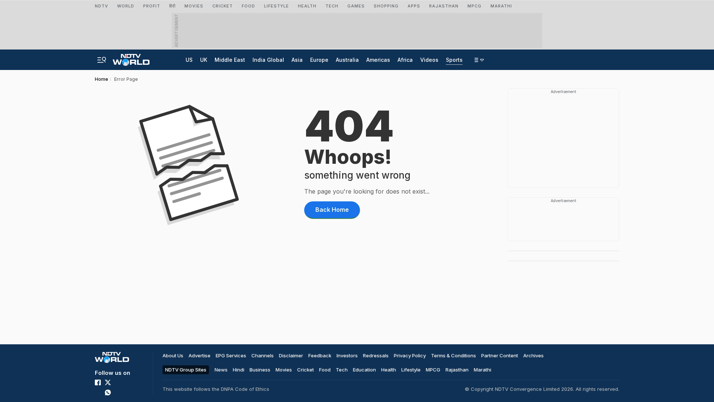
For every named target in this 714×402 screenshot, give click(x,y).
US (189, 60)
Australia (347, 60)
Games (356, 6)
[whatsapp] (108, 392)
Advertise (199, 355)
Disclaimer (291, 355)
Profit (151, 6)
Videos (429, 60)
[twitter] (108, 382)
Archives (533, 355)
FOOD (248, 6)
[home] (131, 58)
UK (203, 60)
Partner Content (499, 355)
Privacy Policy (410, 355)
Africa (405, 60)
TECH (331, 6)
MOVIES (193, 6)
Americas (378, 60)
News (221, 370)
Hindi (238, 370)
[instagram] (118, 382)
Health (388, 370)
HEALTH (307, 6)
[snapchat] (128, 392)
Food (325, 370)
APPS (414, 6)
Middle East (230, 60)
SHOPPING (386, 6)
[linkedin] (128, 382)
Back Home (332, 209)
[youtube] (98, 392)
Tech (342, 370)
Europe (319, 60)
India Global (268, 60)
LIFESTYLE (276, 6)
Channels (262, 355)
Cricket (222, 6)
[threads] (118, 392)
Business (260, 370)
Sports (454, 60)
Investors (347, 355)
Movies (284, 370)
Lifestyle (411, 370)
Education (364, 370)
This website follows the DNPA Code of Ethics (216, 389)
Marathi (501, 6)
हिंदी (172, 6)
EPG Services (231, 355)
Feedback (319, 355)
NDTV (101, 6)
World (125, 6)
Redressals (376, 355)
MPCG (474, 6)
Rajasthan (444, 6)
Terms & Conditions (453, 355)
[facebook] (98, 382)
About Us (173, 355)
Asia (297, 60)
